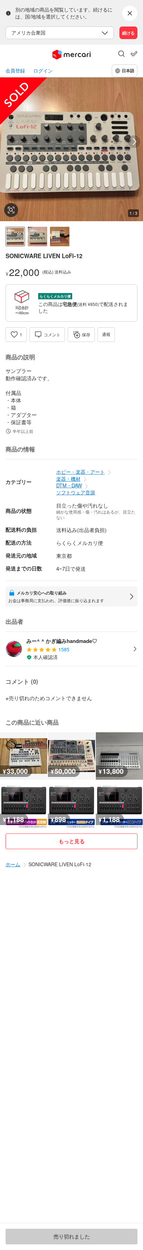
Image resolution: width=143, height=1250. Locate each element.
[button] (121, 54)
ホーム (13, 864)
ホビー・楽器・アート (80, 471)
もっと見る (72, 841)
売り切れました (71, 1236)
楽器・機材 (68, 478)
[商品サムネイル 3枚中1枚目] (15, 236)
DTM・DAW (69, 485)
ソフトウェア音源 (75, 492)
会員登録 (15, 70)
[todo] (134, 54)
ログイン (43, 70)
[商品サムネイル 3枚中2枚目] (37, 236)
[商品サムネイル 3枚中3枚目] (59, 236)
